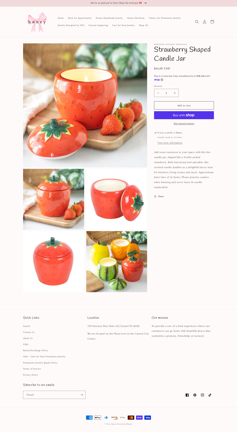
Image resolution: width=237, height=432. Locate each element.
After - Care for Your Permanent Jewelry (44, 356)
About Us (28, 338)
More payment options (184, 123)
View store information (170, 142)
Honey (113, 424)
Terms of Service (32, 368)
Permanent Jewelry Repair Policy (40, 362)
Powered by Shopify (125, 424)
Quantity (158, 86)
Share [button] (161, 196)
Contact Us (29, 332)
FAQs (25, 344)
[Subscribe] (81, 395)
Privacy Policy (30, 375)
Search (26, 326)
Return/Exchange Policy (35, 350)
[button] (197, 22)
